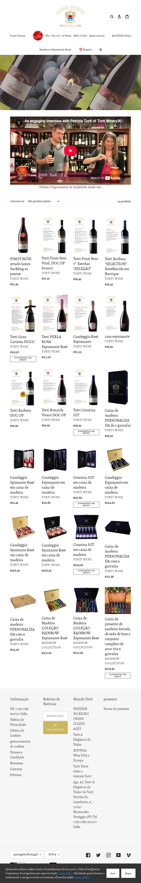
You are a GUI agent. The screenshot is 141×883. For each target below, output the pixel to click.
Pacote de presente (116, 709)
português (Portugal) (26, 854)
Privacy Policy (81, 877)
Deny (128, 873)
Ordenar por (17, 201)
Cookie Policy (65, 873)
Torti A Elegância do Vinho (82, 739)
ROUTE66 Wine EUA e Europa (81, 755)
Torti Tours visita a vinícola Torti (82, 771)
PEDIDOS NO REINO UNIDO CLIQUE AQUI (80, 719)
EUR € (52, 854)
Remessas (16, 763)
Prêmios (15, 775)
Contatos (16, 769)
